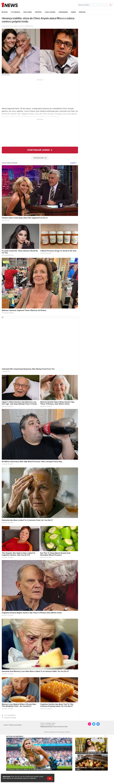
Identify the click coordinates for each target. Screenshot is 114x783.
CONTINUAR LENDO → (40, 150)
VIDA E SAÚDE (27, 12)
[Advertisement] (40, 93)
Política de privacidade (15, 725)
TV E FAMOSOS (15, 12)
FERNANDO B (29, 26)
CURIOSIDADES (63, 12)
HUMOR (73, 12)
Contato (6, 725)
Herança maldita (10, 718)
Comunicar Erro (38, 158)
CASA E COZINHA (50, 12)
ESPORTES (38, 12)
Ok (50, 778)
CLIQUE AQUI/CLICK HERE (60, 726)
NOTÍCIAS (5, 12)
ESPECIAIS (82, 12)
